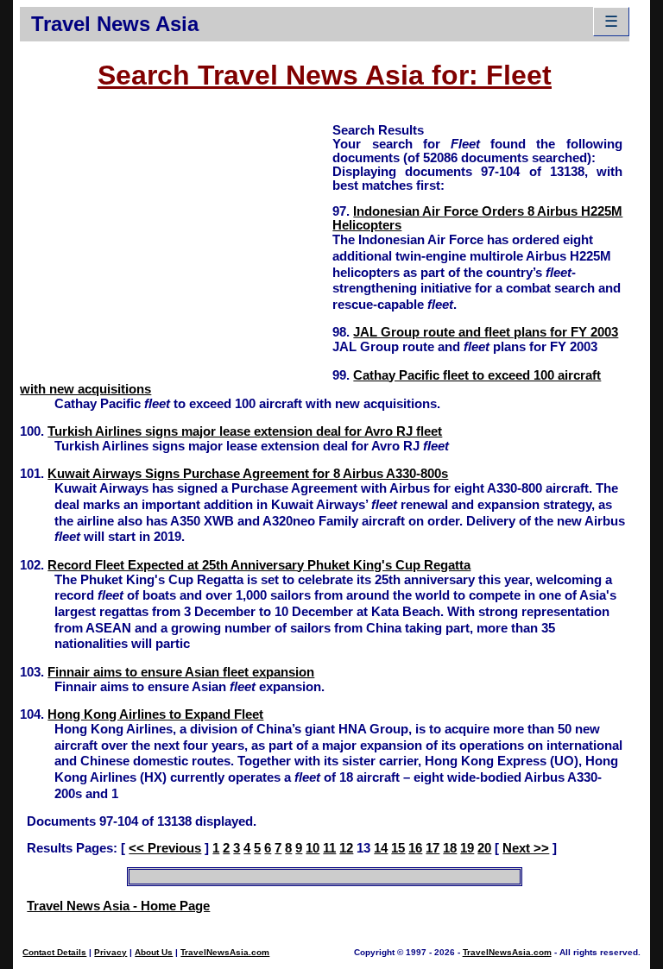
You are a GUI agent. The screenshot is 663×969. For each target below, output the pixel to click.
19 (467, 848)
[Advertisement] (176, 242)
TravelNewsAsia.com (224, 952)
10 (312, 848)
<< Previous (165, 848)
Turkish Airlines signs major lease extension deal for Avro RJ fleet (244, 431)
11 (329, 848)
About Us (154, 952)
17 (432, 848)
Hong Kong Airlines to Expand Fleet (155, 714)
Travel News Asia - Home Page (118, 906)
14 (381, 848)
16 (415, 848)
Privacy (110, 952)
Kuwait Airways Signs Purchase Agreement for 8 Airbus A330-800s (247, 474)
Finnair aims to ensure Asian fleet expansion (180, 672)
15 (398, 848)
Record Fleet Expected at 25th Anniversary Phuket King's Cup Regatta (258, 565)
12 (346, 848)
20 (484, 848)
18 (450, 848)
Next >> (525, 848)
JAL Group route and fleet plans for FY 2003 (485, 332)
